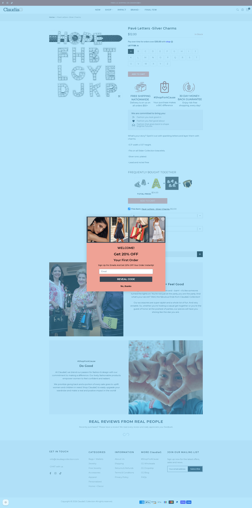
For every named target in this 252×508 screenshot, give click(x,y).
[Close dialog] (163, 219)
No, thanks (126, 286)
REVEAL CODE (126, 279)
